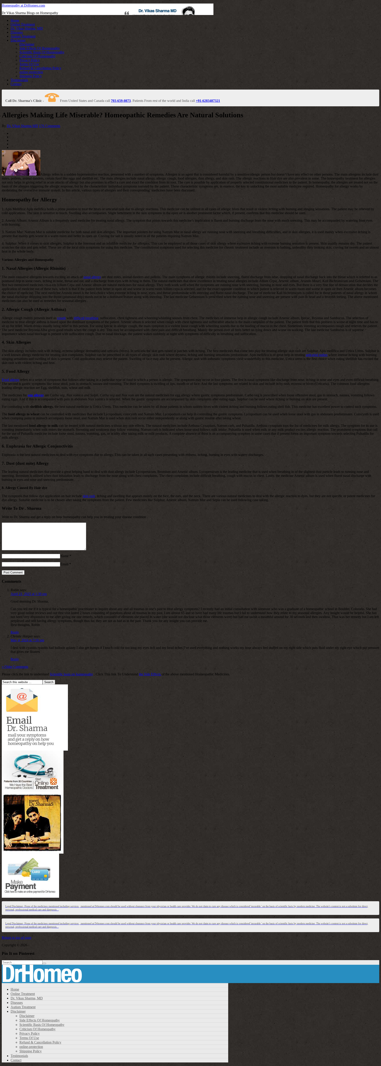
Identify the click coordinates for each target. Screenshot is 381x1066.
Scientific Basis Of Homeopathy (41, 52)
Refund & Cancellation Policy (40, 68)
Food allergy (10, 380)
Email (64, 564)
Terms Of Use (29, 64)
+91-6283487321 (208, 101)
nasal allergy (92, 277)
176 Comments (49, 126)
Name (64, 556)
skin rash (89, 496)
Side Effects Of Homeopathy (39, 48)
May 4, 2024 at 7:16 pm (27, 640)
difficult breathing (86, 318)
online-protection (31, 72)
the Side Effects (150, 674)
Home (15, 20)
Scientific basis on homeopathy (71, 674)
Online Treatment (23, 24)
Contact (16, 84)
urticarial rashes (316, 355)
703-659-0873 (121, 101)
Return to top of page (16, 937)
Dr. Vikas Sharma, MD (27, 28)
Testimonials (19, 80)
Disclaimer (18, 40)
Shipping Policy (30, 76)
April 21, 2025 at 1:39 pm (29, 594)
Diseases (17, 32)
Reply (15, 632)
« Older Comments (15, 667)
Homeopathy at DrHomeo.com (23, 5)
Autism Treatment (23, 36)
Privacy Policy (29, 60)
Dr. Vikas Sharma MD (22, 126)
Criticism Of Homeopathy (37, 56)
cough (61, 318)
